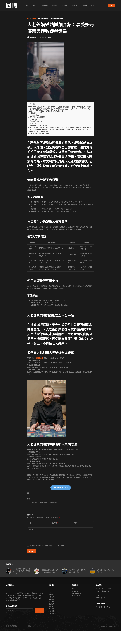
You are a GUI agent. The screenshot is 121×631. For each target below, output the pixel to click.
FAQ (73, 589)
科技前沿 (51, 608)
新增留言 (32, 529)
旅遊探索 (74, 5)
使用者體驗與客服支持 (36, 121)
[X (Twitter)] (99, 607)
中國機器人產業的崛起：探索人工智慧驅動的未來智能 (49, 571)
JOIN (39, 610)
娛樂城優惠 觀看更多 (60, 487)
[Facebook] (96, 607)
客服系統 (34, 123)
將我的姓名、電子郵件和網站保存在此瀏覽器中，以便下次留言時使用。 (47, 546)
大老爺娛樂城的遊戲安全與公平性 (39, 125)
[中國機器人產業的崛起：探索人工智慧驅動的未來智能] (36, 571)
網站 (75, 523)
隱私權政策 (103, 626)
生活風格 (84, 5)
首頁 (27, 5)
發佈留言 (31, 551)
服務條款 (112, 626)
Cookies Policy (77, 593)
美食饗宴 (51, 611)
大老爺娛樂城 (32, 502)
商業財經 (45, 5)
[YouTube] (104, 607)
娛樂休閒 (54, 5)
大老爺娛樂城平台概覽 (36, 113)
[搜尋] (103, 5)
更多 (92, 5)
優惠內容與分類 (36, 119)
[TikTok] (109, 607)
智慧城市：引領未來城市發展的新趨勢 (105, 571)
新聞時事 (64, 5)
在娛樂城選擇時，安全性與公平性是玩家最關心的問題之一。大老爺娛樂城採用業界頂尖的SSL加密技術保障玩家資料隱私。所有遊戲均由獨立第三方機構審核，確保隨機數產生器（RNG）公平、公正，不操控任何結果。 (61, 128)
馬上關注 (111, 5)
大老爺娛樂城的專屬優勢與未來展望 (40, 133)
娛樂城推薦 (54, 502)
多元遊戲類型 (35, 115)
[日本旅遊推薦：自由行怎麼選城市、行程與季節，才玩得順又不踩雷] (8, 571)
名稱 (31, 523)
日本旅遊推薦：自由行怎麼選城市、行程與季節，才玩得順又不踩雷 (21, 571)
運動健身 (51, 613)
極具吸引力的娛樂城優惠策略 (38, 117)
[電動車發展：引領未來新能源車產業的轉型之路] (64, 571)
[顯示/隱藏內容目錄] (90, 104)
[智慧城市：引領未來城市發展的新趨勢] (92, 571)
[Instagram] (101, 607)
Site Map (75, 591)
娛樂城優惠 (39, 358)
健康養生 (35, 5)
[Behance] (107, 607)
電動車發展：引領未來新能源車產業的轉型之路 (77, 571)
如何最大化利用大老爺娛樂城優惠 (38, 131)
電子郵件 (55, 523)
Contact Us (76, 596)
